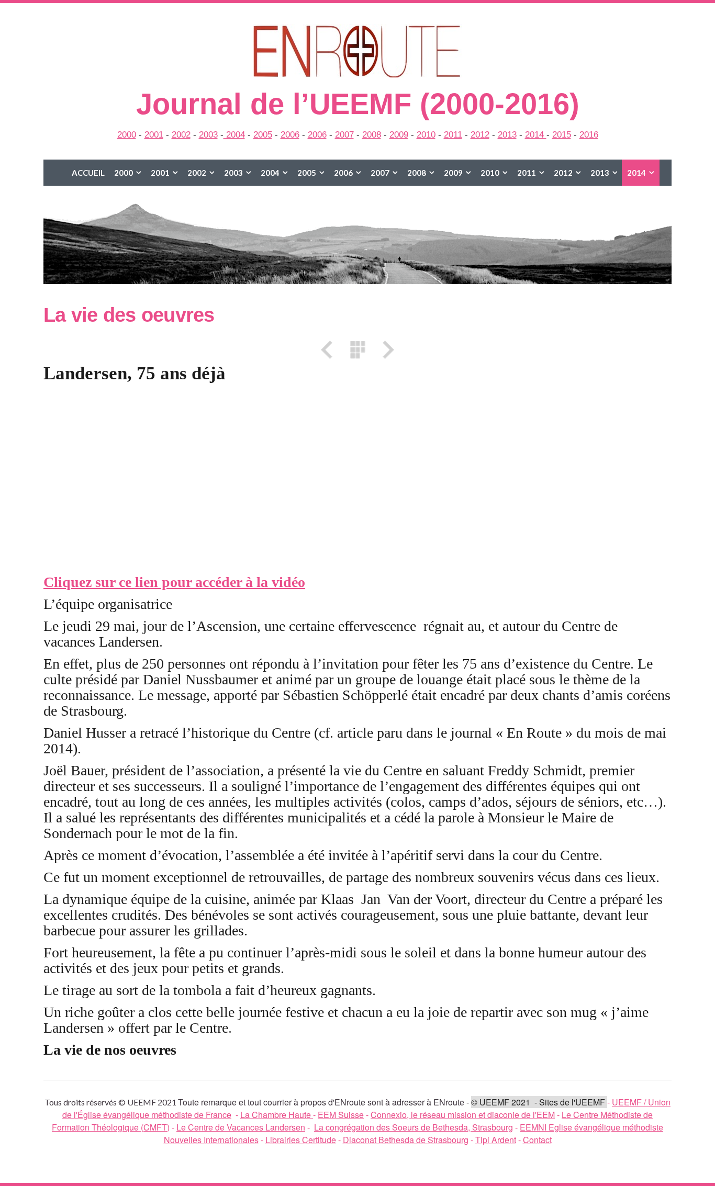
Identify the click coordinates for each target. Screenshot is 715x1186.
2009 (398, 135)
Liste (357, 350)
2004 (234, 135)
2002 (181, 135)
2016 (588, 135)
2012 (480, 135)
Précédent (330, 350)
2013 (507, 135)
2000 (126, 135)
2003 (208, 135)
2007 (344, 135)
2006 (290, 135)
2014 (535, 135)
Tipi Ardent (495, 1140)
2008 (371, 135)
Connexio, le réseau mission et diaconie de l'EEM (463, 1115)
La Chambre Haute (276, 1115)
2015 (561, 135)
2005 (262, 135)
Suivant (384, 350)
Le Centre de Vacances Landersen (240, 1127)
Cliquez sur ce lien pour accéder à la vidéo (174, 582)
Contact (537, 1140)
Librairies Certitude (300, 1140)
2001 (153, 135)
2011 (453, 135)
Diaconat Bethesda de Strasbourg (405, 1140)
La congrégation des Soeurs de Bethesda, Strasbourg (413, 1127)
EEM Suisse (341, 1115)
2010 (426, 135)
